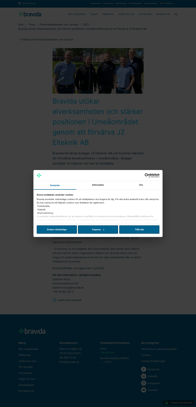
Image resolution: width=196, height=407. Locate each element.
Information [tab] (98, 185)
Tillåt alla (139, 229)
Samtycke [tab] (55, 185)
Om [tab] (141, 185)
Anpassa (96, 229)
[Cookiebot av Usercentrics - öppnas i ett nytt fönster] (146, 175)
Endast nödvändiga (56, 229)
